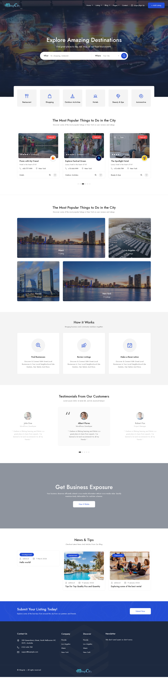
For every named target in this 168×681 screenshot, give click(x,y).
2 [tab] (80, 183)
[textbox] (110, 56)
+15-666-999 (27, 168)
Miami (63, 648)
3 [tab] (82, 183)
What (46, 55)
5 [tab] (87, 183)
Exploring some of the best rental (126, 586)
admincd (26, 558)
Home (89, 5)
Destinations (118, 555)
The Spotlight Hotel (74, 161)
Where (98, 55)
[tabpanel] (38, 157)
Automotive (115, 175)
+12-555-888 (119, 168)
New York (42, 168)
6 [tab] (89, 183)
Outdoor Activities (26, 175)
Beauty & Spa (70, 175)
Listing (98, 5)
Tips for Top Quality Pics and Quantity (82, 586)
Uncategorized (27, 554)
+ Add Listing (156, 5)
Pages (115, 5)
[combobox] (110, 56)
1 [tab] (78, 183)
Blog (107, 5)
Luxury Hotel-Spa (119, 161)
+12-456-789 (73, 168)
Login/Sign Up (139, 5)
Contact (125, 5)
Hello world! (25, 562)
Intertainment (73, 555)
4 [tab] (85, 183)
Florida (63, 640)
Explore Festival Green (30, 161)
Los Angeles (65, 644)
